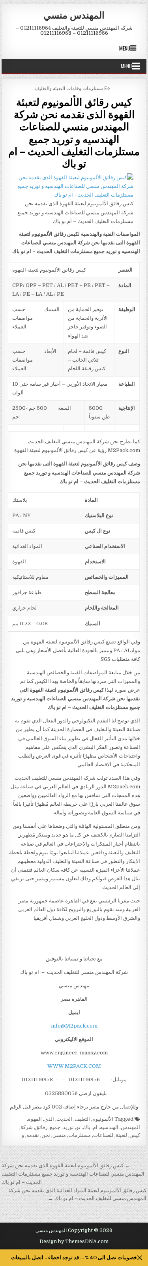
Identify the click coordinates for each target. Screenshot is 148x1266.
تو (78, 1127)
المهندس (130, 1127)
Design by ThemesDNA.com (74, 1241)
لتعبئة (121, 1135)
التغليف (82, 1119)
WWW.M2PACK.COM (74, 1066)
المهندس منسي (74, 14)
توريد (68, 1127)
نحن (45, 1135)
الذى (49, 1119)
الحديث (64, 1119)
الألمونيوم (102, 1119)
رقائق (41, 1127)
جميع (55, 1127)
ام (95, 1127)
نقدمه (32, 1135)
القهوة (35, 1119)
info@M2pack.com (74, 1026)
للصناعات (103, 1135)
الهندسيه (109, 1127)
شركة (27, 1127)
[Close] (140, 1258)
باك (86, 1127)
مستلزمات (79, 1135)
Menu (124, 48)
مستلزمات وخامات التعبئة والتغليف (69, 87)
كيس (134, 1135)
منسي (59, 1135)
